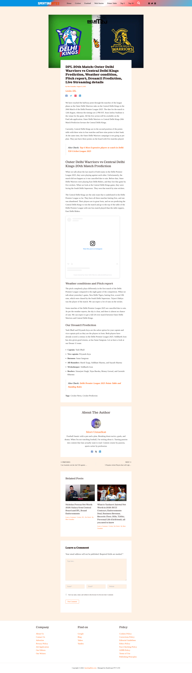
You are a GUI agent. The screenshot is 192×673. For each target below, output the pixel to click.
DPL (74, 91)
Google (81, 634)
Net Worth (88, 517)
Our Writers (41, 653)
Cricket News (76, 396)
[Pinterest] (75, 95)
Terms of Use (124, 653)
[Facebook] (149, 3)
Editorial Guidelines (127, 640)
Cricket (69, 91)
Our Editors (41, 650)
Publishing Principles (128, 657)
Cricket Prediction (90, 396)
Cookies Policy (125, 634)
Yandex (81, 643)
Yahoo (80, 640)
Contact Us (40, 637)
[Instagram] (155, 3)
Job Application (42, 647)
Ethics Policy (124, 643)
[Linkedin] (80, 95)
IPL (83, 517)
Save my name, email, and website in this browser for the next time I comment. (91, 595)
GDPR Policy (124, 650)
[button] (138, 3)
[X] (152, 3)
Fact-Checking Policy (128, 647)
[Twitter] (71, 95)
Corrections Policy (126, 637)
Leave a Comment (71, 517)
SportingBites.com (90, 668)
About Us (40, 634)
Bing (80, 637)
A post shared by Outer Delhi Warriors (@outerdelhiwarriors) (93, 275)
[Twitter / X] (96, 451)
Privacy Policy (42, 643)
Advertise (40, 640)
